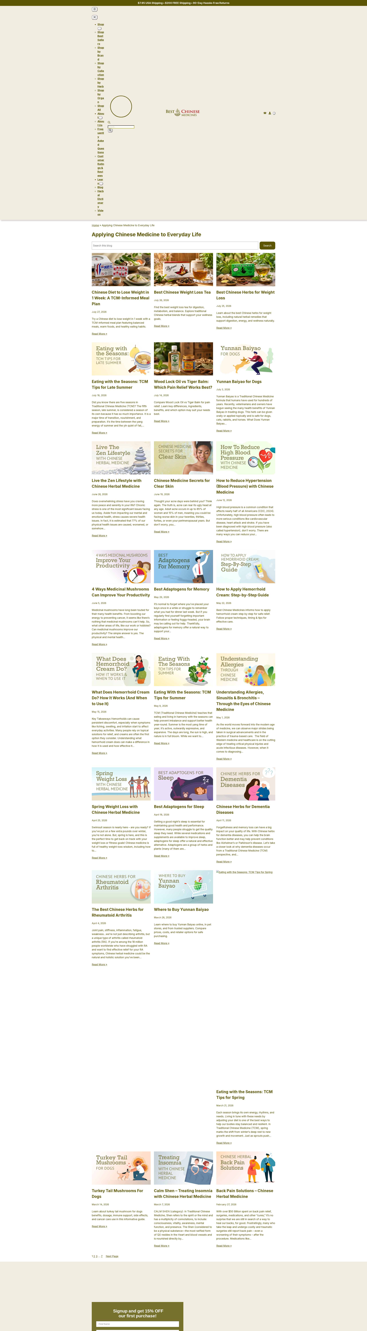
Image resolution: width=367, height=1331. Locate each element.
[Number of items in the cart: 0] (274, 113)
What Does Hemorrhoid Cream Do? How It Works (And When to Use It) (121, 698)
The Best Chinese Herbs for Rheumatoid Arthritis (118, 912)
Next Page (112, 1256)
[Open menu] (94, 9)
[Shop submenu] (99, 28)
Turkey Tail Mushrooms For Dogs (117, 1193)
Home (95, 225)
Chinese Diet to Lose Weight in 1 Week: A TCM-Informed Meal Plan (120, 298)
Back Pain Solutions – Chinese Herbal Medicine (244, 1193)
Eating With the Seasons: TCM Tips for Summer (182, 695)
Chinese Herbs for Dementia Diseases (243, 809)
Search (267, 245)
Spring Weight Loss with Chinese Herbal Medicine (116, 809)
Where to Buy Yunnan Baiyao (181, 909)
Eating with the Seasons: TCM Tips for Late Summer (120, 384)
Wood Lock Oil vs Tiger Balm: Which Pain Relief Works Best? (183, 384)
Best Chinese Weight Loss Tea (182, 292)
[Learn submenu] (101, 183)
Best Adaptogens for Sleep (179, 806)
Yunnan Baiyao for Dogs (239, 381)
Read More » (99, 333)
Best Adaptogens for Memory (181, 589)
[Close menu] (94, 17)
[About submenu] (100, 117)
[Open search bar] (109, 122)
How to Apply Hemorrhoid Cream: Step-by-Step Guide (242, 592)
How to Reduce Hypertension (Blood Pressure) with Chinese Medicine (245, 486)
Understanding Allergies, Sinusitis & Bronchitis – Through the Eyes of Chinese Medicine (243, 701)
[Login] (270, 113)
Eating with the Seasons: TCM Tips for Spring (244, 1094)
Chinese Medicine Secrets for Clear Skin (182, 483)
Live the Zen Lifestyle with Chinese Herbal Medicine (116, 483)
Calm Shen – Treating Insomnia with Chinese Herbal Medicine (183, 1193)
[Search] (110, 130)
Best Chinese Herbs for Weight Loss (245, 295)
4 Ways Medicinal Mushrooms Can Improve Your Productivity (121, 592)
